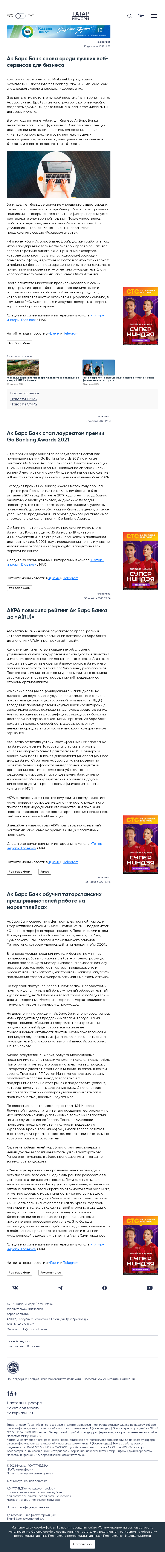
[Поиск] (129, 16)
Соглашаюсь (82, 1544)
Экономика (104, 42)
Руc (10, 15)
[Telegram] (60, 1288)
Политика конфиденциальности (28, 1507)
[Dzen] (104, 1287)
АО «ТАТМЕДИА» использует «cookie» (31, 1488)
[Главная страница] (80, 16)
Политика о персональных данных (30, 1473)
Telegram (70, 333)
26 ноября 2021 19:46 (98, 882)
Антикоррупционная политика (27, 1481)
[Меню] (154, 16)
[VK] (15, 1288)
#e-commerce (50, 1272)
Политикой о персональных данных (74, 1535)
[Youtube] (150, 1288)
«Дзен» (54, 333)
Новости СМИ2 (23, 399)
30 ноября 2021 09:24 (97, 598)
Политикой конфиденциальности (127, 1535)
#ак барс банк (19, 343)
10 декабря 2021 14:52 (97, 46)
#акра (44, 871)
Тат (31, 15)
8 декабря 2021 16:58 (98, 421)
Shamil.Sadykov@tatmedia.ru (25, 1519)
